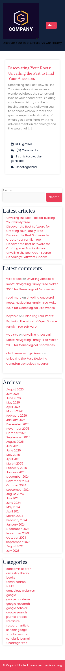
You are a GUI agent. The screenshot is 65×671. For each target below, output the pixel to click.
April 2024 (13, 511)
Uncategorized (26, 167)
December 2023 (17, 529)
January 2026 (15, 420)
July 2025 (13, 446)
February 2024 (16, 520)
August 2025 (15, 442)
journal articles (16, 617)
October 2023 (16, 538)
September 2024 (18, 490)
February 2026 (16, 415)
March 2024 (14, 516)
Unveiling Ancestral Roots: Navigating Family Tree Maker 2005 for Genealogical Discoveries (32, 284)
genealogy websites (20, 591)
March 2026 (14, 411)
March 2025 (14, 463)
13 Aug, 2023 (23, 144)
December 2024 (18, 477)
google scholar (16, 608)
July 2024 (13, 498)
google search (16, 612)
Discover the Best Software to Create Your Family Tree (27, 237)
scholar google (16, 630)
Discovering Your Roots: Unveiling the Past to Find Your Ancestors (31, 73)
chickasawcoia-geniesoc (24, 353)
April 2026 (13, 407)
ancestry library (17, 573)
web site (12, 335)
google (11, 595)
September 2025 (18, 437)
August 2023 (14, 546)
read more (13, 297)
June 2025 (13, 450)
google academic (18, 599)
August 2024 (15, 494)
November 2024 (17, 481)
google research (18, 604)
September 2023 (18, 542)
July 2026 (13, 394)
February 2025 (16, 468)
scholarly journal (18, 638)
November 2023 (17, 533)
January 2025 (15, 472)
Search (8, 190)
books (10, 577)
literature (13, 621)
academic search (18, 569)
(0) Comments (27, 150)
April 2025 (13, 459)
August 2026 (15, 389)
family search (16, 582)
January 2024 (16, 524)
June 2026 (13, 398)
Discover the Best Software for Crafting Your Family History (28, 246)
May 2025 (13, 455)
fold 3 (10, 586)
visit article (14, 279)
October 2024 (16, 485)
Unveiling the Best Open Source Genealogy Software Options (28, 255)
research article (17, 625)
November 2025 (17, 429)
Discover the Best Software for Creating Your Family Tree (28, 228)
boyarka (12, 316)
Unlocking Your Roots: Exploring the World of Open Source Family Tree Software (31, 321)
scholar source (16, 634)
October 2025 (16, 433)
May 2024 (13, 507)
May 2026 (13, 402)
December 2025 (17, 424)
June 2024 (13, 503)
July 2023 (12, 551)
